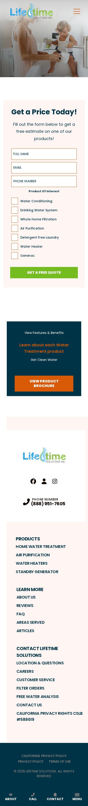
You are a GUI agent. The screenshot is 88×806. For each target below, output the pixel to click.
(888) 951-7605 (48, 503)
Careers (25, 671)
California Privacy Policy (44, 756)
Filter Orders (30, 688)
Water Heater (31, 246)
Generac (27, 255)
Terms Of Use (60, 761)
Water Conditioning (36, 201)
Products (28, 539)
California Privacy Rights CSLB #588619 (49, 716)
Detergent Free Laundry (39, 237)
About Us (26, 597)
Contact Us (29, 705)
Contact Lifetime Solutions (37, 651)
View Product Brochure (44, 383)
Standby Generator (37, 571)
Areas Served (30, 622)
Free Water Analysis (37, 696)
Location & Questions (40, 663)
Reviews (24, 605)
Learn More (29, 589)
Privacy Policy (31, 761)
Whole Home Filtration (38, 219)
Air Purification (32, 228)
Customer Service (35, 680)
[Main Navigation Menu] (77, 11)
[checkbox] (14, 201)
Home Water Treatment (41, 546)
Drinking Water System (38, 210)
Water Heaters (31, 563)
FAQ (20, 614)
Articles (25, 630)
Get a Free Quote (44, 272)
